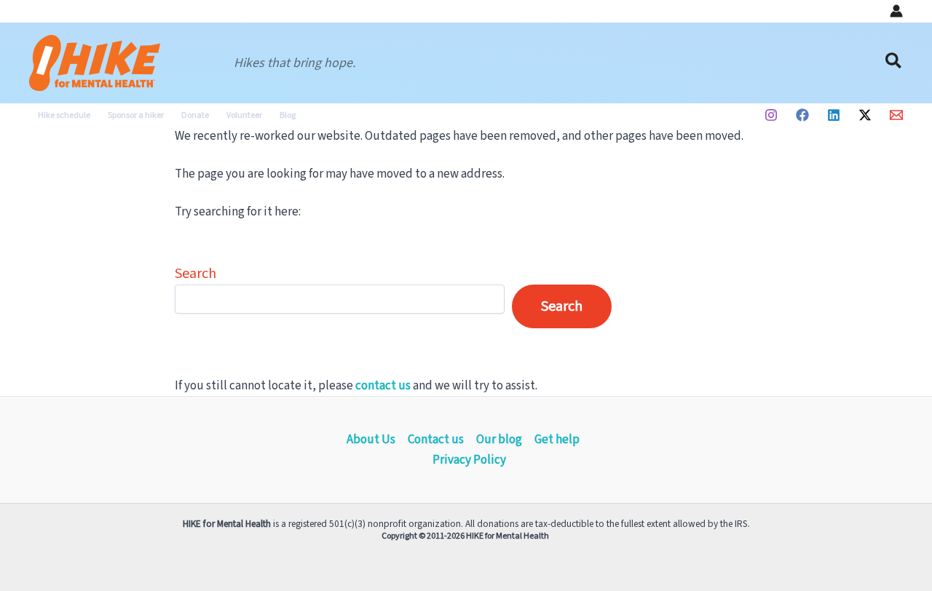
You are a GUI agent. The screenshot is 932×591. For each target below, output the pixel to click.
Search (195, 273)
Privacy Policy (469, 460)
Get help (557, 439)
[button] (894, 62)
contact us (383, 385)
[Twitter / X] (865, 115)
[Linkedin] (833, 115)
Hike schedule (64, 115)
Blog (288, 115)
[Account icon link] (896, 10)
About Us (371, 439)
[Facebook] (802, 115)
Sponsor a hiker (136, 115)
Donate (195, 115)
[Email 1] (896, 115)
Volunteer (244, 115)
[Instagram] (771, 115)
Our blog (499, 439)
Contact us (436, 439)
